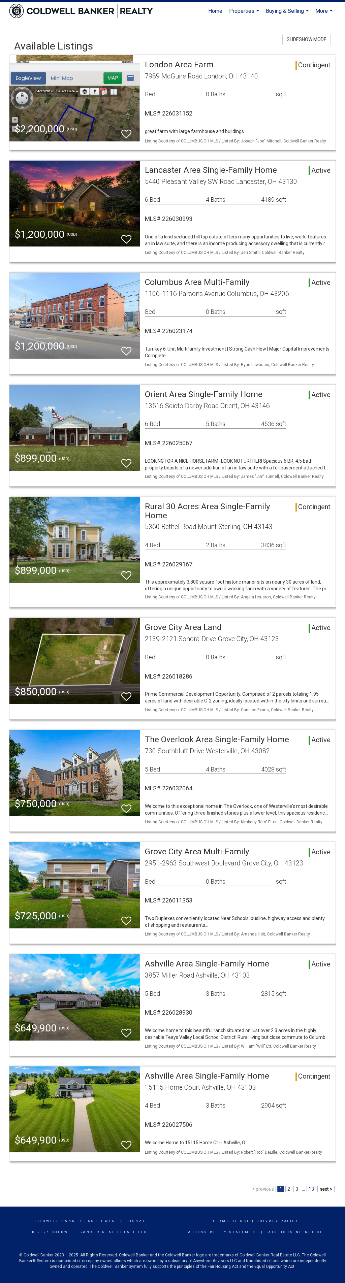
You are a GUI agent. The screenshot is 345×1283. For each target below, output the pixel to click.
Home (215, 11)
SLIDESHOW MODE (306, 39)
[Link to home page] (84, 11)
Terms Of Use (231, 1221)
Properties (245, 14)
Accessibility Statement (223, 1232)
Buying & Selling (288, 14)
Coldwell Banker (58, 1221)
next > (326, 1189)
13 (311, 1189)
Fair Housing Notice (294, 1232)
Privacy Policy (277, 1221)
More (324, 14)
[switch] (126, 131)
